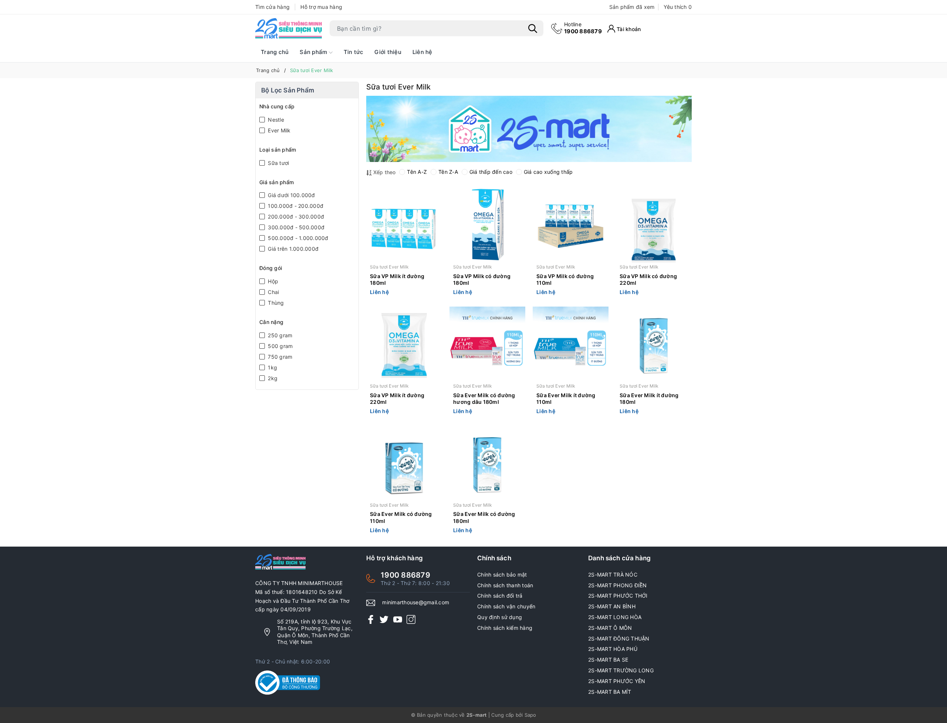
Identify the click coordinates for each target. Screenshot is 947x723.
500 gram (279, 346)
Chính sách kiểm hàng (504, 628)
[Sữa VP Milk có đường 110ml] (571, 225)
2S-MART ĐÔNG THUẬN (619, 638)
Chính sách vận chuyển (506, 606)
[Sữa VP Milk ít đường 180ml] (404, 225)
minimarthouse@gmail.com (415, 602)
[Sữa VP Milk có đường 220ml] (654, 225)
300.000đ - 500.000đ (295, 227)
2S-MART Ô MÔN (610, 628)
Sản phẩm (314, 51)
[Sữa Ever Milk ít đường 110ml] (571, 344)
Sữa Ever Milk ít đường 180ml (649, 398)
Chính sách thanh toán (505, 585)
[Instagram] (411, 619)
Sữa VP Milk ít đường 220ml (397, 398)
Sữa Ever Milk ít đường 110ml (566, 398)
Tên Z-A (448, 172)
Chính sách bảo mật (502, 574)
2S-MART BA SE (608, 659)
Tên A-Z (417, 172)
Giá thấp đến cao (490, 172)
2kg (271, 378)
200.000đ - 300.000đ (295, 216)
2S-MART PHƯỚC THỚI (618, 595)
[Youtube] (397, 619)
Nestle (275, 119)
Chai (272, 292)
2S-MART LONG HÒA (614, 617)
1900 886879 (583, 28)
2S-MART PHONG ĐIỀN (617, 585)
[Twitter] (384, 619)
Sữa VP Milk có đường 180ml (481, 279)
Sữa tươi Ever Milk (389, 267)
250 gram (279, 335)
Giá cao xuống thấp (548, 172)
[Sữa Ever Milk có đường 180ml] (487, 463)
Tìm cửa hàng (272, 7)
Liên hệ (422, 51)
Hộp (272, 281)
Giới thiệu (387, 51)
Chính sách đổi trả (500, 595)
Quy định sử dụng (499, 617)
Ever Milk (278, 130)
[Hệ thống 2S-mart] (288, 28)
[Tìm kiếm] (532, 28)
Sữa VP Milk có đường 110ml (565, 279)
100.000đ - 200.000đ (294, 206)
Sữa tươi (277, 163)
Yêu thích (678, 7)
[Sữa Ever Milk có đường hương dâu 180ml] (487, 344)
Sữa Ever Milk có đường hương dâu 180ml (484, 398)
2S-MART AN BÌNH (612, 606)
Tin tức (354, 51)
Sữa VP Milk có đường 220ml (648, 279)
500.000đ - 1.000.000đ (297, 238)
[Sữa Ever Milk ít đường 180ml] (654, 344)
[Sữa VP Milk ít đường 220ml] (404, 344)
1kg (271, 367)
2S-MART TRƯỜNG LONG (621, 670)
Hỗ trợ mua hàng (321, 7)
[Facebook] (370, 619)
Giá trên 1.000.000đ (292, 249)
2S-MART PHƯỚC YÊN (616, 681)
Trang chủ (275, 51)
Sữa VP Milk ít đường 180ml (397, 279)
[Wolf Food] (529, 129)
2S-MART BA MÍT (609, 692)
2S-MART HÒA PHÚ (612, 649)
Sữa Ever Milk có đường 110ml (401, 517)
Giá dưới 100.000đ (290, 195)
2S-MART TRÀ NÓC (612, 574)
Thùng (275, 303)
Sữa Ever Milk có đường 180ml (484, 517)
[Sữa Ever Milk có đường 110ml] (404, 463)
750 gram (279, 357)
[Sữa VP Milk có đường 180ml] (487, 225)
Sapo (530, 715)
